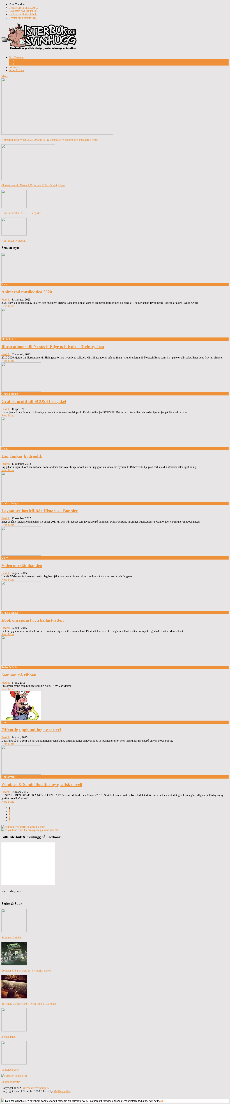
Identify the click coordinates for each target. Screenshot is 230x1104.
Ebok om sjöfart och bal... (23, 14)
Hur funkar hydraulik (21, 456)
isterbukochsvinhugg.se (36, 1087)
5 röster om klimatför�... (23, 17)
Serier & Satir (16, 70)
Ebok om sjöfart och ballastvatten (32, 620)
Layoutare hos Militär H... (23, 10)
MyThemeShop (62, 1091)
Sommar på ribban (18, 675)
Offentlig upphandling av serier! (31, 729)
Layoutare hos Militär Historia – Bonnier (39, 510)
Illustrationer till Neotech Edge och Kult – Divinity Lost (52, 346)
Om (18, 60)
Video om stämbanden (21, 565)
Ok (162, 1100)
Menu (4, 76)
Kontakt (20, 63)
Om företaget (16, 57)
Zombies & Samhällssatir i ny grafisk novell (41, 784)
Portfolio (14, 67)
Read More (7, 306)
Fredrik (5, 299)
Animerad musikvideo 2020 (26, 292)
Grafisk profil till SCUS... (23, 7)
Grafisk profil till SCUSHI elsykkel (33, 401)
